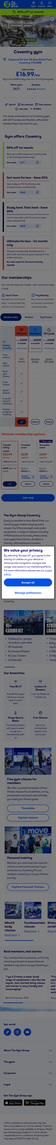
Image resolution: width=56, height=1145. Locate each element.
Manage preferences (28, 592)
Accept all (28, 582)
